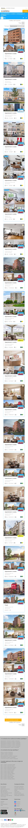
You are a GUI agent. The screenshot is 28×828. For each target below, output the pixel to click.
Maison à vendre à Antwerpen (7, 752)
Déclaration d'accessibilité (15, 826)
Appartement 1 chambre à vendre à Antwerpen (10, 740)
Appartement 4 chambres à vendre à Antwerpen (10, 744)
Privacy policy (19, 824)
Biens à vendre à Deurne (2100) (7, 771)
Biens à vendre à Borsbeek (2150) (7, 769)
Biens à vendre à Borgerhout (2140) (8, 768)
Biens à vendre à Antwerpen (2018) (8, 764)
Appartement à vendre (10, 53)
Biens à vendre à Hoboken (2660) (7, 773)
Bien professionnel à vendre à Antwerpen (9, 756)
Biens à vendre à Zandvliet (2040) (8, 778)
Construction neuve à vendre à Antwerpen (9, 758)
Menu (26, 11)
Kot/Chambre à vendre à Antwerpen (8, 757)
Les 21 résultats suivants (12, 720)
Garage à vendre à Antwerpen (7, 753)
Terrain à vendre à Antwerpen (7, 754)
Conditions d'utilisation (5, 824)
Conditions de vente (8, 825)
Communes (8, 826)
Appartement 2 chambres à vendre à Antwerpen (10, 742)
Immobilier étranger (10, 8)
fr (26, 8)
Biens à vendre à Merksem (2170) (7, 776)
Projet (6, 605)
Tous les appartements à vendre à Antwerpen (10, 747)
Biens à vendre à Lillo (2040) (7, 775)
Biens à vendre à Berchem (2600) (7, 766)
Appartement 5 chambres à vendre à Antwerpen (10, 746)
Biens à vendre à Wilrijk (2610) (7, 777)
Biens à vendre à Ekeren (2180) (7, 772)
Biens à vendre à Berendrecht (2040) (8, 767)
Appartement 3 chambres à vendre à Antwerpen (10, 743)
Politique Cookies (13, 824)
